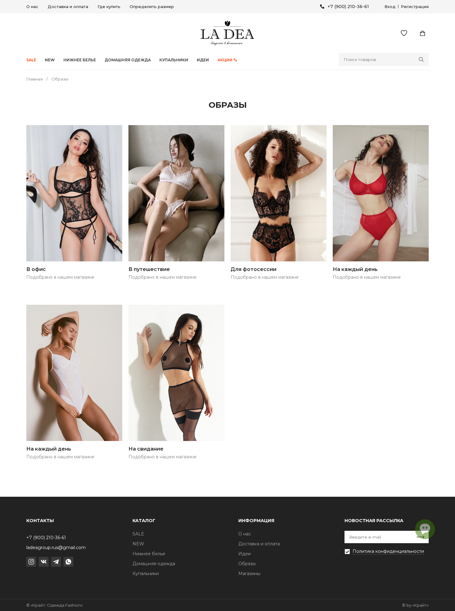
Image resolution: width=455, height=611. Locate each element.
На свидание (145, 449)
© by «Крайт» (415, 605)
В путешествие (149, 269)
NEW (50, 60)
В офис (36, 269)
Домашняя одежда (128, 60)
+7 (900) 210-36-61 (348, 6)
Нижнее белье (79, 60)
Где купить (109, 6)
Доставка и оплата (68, 6)
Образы (247, 563)
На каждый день (355, 269)
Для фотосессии (253, 269)
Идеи (244, 553)
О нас (32, 6)
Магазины (249, 573)
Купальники (173, 60)
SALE (31, 60)
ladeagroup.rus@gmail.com (56, 547)
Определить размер (152, 6)
